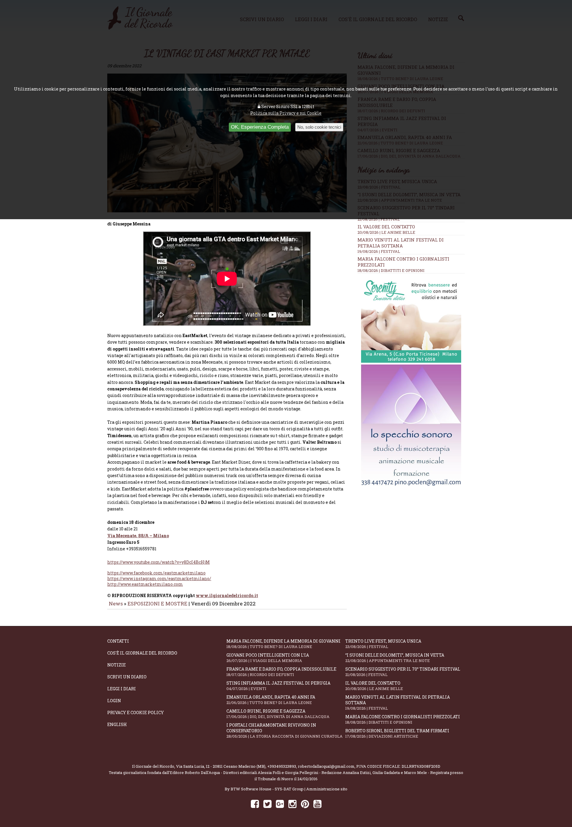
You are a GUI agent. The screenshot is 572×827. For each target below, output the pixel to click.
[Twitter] (267, 803)
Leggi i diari (121, 688)
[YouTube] (317, 803)
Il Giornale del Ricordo (153, 766)
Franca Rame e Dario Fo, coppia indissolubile (281, 671)
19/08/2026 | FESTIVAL (379, 251)
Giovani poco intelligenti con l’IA (267, 657)
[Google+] (280, 803)
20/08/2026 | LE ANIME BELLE (386, 232)
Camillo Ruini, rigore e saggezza (277, 713)
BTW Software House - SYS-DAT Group (267, 789)
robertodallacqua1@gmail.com (326, 766)
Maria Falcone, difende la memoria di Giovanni (283, 643)
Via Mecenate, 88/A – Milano (138, 535)
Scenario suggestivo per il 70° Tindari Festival (402, 671)
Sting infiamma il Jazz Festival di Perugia (278, 685)
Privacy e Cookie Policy (135, 712)
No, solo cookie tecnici (319, 127)
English (117, 724)
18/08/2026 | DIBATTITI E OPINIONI (391, 270)
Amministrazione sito (326, 789)
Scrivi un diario (127, 677)
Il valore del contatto (386, 227)
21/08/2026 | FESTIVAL (379, 219)
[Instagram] (292, 803)
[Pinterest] (305, 803)
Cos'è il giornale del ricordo (142, 653)
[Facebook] (255, 803)
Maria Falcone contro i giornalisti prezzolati (402, 719)
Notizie (116, 665)
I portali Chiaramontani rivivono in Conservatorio (284, 730)
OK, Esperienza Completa (260, 127)
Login (114, 700)
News (116, 603)
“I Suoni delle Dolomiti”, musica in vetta (394, 657)
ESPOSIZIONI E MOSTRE (157, 603)
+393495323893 (281, 766)
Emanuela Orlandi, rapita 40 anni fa (270, 699)
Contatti (118, 641)
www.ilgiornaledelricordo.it (227, 595)
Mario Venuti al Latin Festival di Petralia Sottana (401, 243)
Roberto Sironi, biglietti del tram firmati (397, 733)
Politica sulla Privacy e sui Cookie (285, 113)
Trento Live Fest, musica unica (383, 643)
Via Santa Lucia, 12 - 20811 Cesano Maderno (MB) (220, 766)
